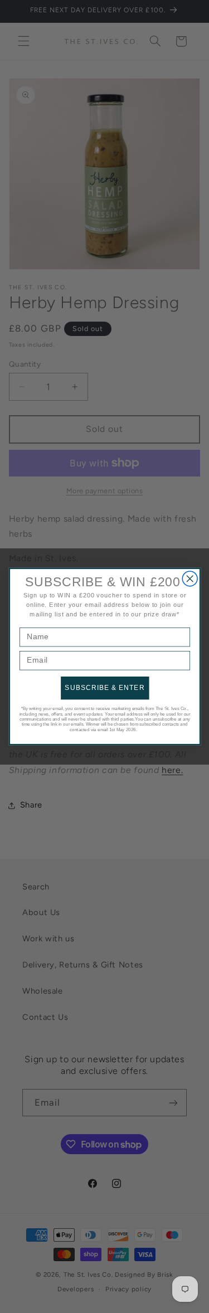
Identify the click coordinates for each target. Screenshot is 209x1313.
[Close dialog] (189, 578)
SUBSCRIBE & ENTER (104, 688)
